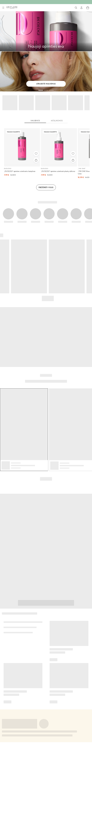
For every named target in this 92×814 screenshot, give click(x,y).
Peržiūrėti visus (46, 187)
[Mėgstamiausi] (36, 153)
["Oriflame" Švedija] (12, 7)
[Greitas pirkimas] (36, 160)
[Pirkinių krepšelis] (87, 7)
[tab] (35, 120)
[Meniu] (3, 7)
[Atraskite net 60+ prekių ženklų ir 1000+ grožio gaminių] (76, 7)
